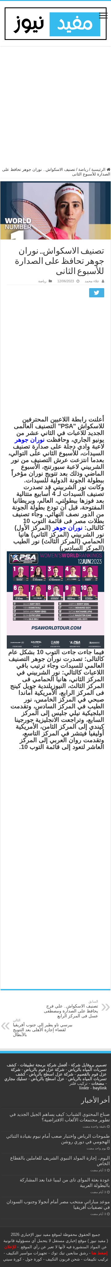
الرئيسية (99, 169)
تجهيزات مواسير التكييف (26, 1253)
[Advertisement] (55, 109)
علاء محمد (92, 281)
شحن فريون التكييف (63, 1259)
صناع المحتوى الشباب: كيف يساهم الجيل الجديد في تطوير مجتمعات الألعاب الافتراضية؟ (60, 1117)
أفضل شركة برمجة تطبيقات (43, 1065)
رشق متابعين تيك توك (69, 1253)
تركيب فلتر (78, 1083)
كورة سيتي (12, 1259)
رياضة (83, 169)
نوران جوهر (30, 439)
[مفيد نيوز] (55, 22)
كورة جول (33, 1259)
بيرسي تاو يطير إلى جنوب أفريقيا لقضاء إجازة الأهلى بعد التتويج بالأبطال (42, 1027)
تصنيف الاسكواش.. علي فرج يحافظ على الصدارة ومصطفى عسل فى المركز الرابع (71, 1009)
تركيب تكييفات (96, 1259)
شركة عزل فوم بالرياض (44, 1069)
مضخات (97, 1083)
